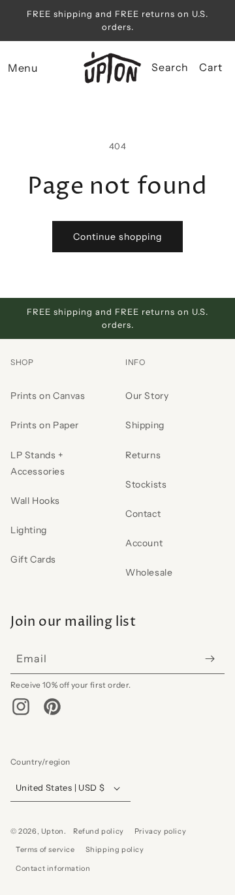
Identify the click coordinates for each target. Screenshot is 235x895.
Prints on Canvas (48, 396)
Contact (143, 514)
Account (144, 543)
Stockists (145, 484)
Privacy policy (160, 831)
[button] (22, 68)
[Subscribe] (209, 658)
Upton (52, 831)
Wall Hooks (35, 500)
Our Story (146, 396)
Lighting (28, 530)
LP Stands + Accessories (37, 463)
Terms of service (45, 849)
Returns (143, 455)
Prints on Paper (44, 425)
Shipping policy (115, 849)
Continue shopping (117, 236)
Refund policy (98, 831)
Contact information (53, 868)
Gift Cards (33, 559)
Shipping (144, 425)
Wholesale (148, 572)
